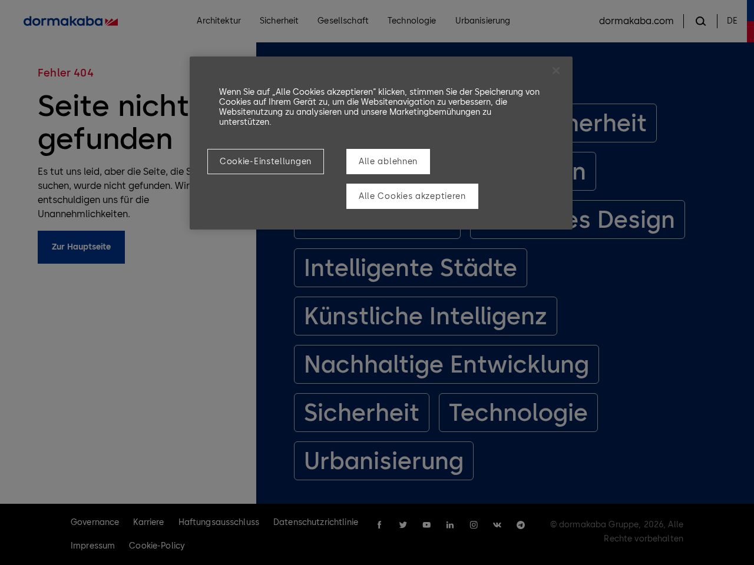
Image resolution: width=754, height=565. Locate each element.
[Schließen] (556, 71)
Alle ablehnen (388, 162)
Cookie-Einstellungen (266, 162)
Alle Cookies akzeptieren (412, 196)
